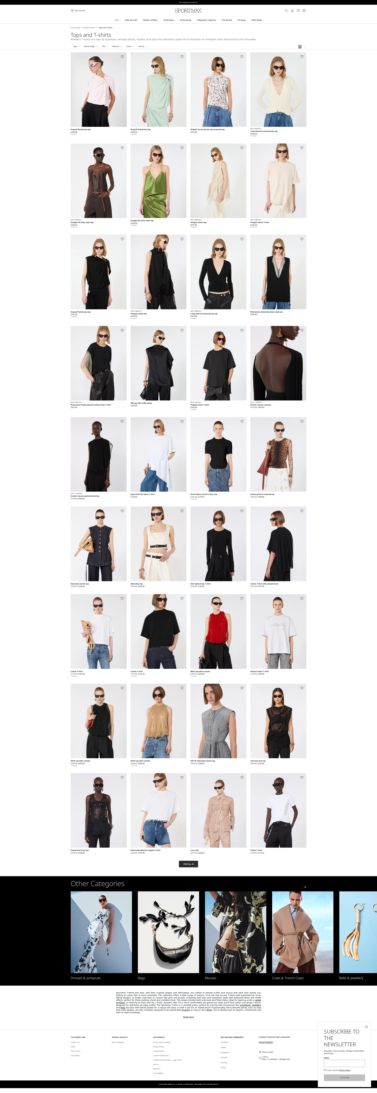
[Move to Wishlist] (122, 56)
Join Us (156, 1064)
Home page (75, 28)
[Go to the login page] (292, 10)
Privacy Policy (158, 1047)
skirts (209, 1009)
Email (326, 1058)
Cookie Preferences (161, 1056)
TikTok (223, 1067)
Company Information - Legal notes (167, 1060)
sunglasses (245, 1005)
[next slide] (304, 886)
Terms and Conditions (162, 1042)
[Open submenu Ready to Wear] (159, 20)
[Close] (366, 1026)
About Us (157, 1069)
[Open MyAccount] (295, 11)
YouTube (224, 1062)
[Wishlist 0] (298, 10)
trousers (186, 1009)
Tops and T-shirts (106, 28)
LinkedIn (224, 1057)
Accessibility (158, 1073)
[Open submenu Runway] (248, 20)
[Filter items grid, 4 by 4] (300, 46)
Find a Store (76, 1051)
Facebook (224, 1042)
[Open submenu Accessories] (193, 20)
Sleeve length (89, 46)
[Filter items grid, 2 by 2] (304, 46)
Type (75, 46)
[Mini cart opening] (307, 10)
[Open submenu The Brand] (234, 20)
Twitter (223, 1047)
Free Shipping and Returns (188, 2)
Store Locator (267, 1052)
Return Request (118, 1042)
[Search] (286, 10)
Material (115, 46)
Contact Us (75, 1042)
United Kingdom (266, 1042)
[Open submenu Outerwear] (176, 20)
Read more (188, 1017)
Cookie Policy (158, 1051)
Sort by (141, 46)
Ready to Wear (89, 28)
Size (103, 46)
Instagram (225, 1052)
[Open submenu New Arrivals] (139, 20)
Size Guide (75, 1056)
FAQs (73, 1047)
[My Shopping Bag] (304, 10)
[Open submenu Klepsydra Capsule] (218, 20)
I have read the (338, 1070)
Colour (129, 46)
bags (122, 1007)
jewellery (256, 1005)
